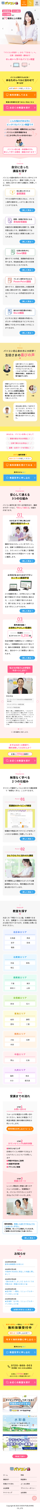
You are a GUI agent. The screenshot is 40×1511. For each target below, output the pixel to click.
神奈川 (12, 988)
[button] (3, 28)
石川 (28, 1003)
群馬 (28, 963)
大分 (11, 1080)
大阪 (12, 1040)
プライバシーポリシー (28, 1488)
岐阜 (12, 1019)
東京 (28, 983)
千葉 (12, 983)
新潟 (12, 1003)
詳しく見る (26, 210)
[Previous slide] (2, 701)
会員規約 (24, 1492)
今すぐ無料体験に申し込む (20, 1339)
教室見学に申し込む (20, 477)
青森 (28, 938)
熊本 (27, 1076)
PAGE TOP (19, 1456)
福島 (12, 947)
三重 (28, 1024)
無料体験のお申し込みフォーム (19, 1129)
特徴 (22, 1475)
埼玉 (12, 967)
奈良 (12, 1044)
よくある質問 (25, 1484)
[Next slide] (38, 701)
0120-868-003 (21, 1365)
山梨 (28, 988)
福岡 (11, 1076)
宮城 (28, 942)
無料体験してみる (19, 94)
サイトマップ (7, 1492)
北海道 (12, 938)
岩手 (12, 942)
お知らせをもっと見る (22, 1309)
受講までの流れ (8, 1484)
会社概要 (6, 1488)
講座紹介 (6, 1479)
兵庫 (28, 1040)
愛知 (12, 1024)
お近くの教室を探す (20, 107)
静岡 (28, 1019)
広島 (28, 1060)
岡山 (12, 1060)
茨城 (12, 963)
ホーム (5, 1475)
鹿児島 (27, 1080)
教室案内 (24, 1479)
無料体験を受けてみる (21, 464)
